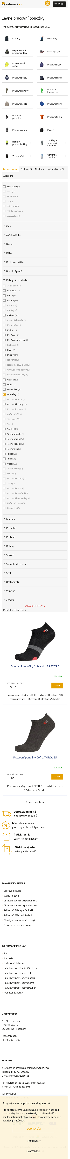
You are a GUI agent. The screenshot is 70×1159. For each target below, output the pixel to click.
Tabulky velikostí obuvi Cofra (18, 973)
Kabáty (11, 310)
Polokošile (13, 389)
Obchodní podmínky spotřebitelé (20, 901)
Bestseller (13, 216)
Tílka (10, 483)
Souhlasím (34, 1128)
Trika (11, 458)
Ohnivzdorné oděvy (18, 369)
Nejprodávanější (56, 169)
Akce (10, 191)
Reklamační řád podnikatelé (18, 915)
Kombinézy (14, 325)
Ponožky (12, 394)
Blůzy (11, 295)
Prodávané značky (13, 993)
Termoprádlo (15, 439)
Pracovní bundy (16, 399)
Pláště (11, 384)
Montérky (13, 508)
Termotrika (13, 448)
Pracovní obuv (15, 488)
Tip (9, 201)
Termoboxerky (15, 434)
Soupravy (13, 419)
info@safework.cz (19, 1076)
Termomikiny (14, 468)
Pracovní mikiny (16, 478)
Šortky (12, 429)
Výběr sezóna (15, 211)
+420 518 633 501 (20, 1087)
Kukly (11, 350)
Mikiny (12, 354)
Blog (6, 953)
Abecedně (8, 176)
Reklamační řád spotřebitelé (18, 910)
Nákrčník (12, 359)
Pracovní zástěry (16, 409)
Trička (11, 453)
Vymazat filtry (33, 606)
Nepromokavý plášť (18, 364)
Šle (10, 424)
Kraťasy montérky (17, 340)
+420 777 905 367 (20, 1072)
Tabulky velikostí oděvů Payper (20, 988)
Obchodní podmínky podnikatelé (20, 905)
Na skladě (13, 186)
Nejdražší (39, 169)
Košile (12, 330)
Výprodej (12, 206)
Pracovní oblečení (17, 493)
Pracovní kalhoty (17, 404)
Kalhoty (12, 315)
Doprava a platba (12, 891)
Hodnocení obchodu (14, 963)
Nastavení (34, 1151)
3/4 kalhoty (14, 285)
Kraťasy (12, 335)
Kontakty (8, 958)
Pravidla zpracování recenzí (18, 925)
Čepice (11, 305)
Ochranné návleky (17, 374)
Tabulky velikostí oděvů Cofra (19, 983)
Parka (11, 473)
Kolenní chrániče (16, 320)
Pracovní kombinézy (18, 498)
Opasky (12, 379)
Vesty (11, 463)
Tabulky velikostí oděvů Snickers (20, 968)
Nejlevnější (26, 169)
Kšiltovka (12, 345)
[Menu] (59, 4)
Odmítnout (34, 1141)
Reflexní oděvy (15, 503)
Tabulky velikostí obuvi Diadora (19, 978)
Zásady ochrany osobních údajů (19, 920)
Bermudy (13, 290)
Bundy (12, 300)
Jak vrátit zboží (11, 896)
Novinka (12, 196)
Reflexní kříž (14, 414)
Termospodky (15, 443)
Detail (57, 685)
